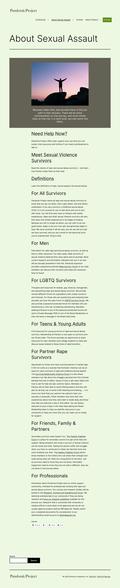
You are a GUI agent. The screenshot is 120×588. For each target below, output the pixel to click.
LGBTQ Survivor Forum (74, 300)
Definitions (42, 178)
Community (41, 20)
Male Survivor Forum (68, 266)
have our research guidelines (56, 499)
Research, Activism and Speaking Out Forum (63, 493)
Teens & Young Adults (63, 324)
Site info (92, 577)
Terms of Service (103, 577)
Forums (107, 20)
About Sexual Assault (60, 20)
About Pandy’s (92, 20)
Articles (79, 20)
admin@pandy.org (67, 515)
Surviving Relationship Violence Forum (52, 374)
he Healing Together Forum (67, 452)
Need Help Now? (49, 133)
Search (12, 556)
